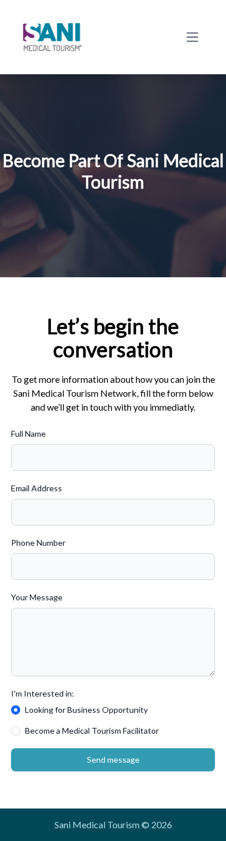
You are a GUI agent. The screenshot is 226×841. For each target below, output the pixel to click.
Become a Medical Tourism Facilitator (92, 730)
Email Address (36, 488)
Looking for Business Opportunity (86, 710)
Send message (113, 759)
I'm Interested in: (42, 693)
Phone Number (38, 543)
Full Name (28, 433)
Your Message (37, 597)
